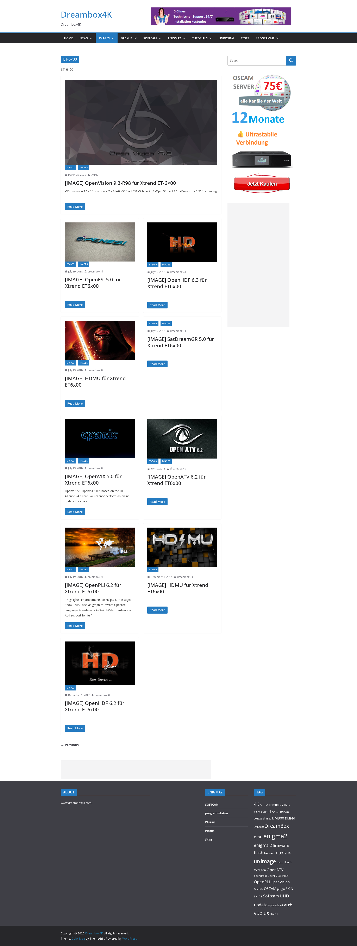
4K (256, 804)
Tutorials (200, 38)
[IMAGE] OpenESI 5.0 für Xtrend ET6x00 (93, 282)
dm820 (267, 818)
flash (258, 852)
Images (104, 38)
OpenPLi (262, 882)
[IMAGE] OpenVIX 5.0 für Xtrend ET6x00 (93, 479)
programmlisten (216, 813)
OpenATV (275, 869)
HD (257, 862)
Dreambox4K (86, 14)
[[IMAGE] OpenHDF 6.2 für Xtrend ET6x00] (100, 663)
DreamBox (276, 825)
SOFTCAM (150, 38)
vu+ (288, 904)
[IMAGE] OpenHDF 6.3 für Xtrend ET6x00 (177, 283)
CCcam (275, 812)
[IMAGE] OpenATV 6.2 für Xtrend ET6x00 (176, 479)
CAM (257, 812)
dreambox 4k (95, 271)
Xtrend (274, 914)
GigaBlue (283, 853)
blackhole (285, 804)
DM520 (284, 812)
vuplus (261, 913)
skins (258, 896)
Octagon (260, 870)
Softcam (271, 896)
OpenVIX (258, 889)
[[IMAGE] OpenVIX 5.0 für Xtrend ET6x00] (100, 438)
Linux (280, 862)
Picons (209, 831)
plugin (281, 889)
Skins (209, 839)
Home (68, 38)
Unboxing (226, 38)
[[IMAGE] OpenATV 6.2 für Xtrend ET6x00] (182, 439)
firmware (281, 845)
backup (274, 805)
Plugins (210, 822)
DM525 (258, 818)
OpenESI (272, 875)
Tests (245, 38)
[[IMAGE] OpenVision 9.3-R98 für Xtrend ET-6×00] (141, 122)
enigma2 (275, 836)
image (268, 861)
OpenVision (280, 881)
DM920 (290, 818)
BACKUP (126, 38)
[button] (90, 38)
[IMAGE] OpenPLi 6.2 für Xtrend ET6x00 (93, 588)
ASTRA (264, 805)
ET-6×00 (70, 167)
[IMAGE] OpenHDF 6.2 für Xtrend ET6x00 (94, 706)
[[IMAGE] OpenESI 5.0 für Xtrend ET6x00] (100, 241)
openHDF (283, 875)
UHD (284, 896)
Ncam (287, 862)
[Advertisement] (258, 265)
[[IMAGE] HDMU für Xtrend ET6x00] (100, 340)
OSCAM (270, 888)
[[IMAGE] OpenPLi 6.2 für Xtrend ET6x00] (100, 547)
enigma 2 (263, 845)
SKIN (289, 888)
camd (266, 811)
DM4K (94, 175)
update (261, 905)
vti (281, 905)
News (84, 38)
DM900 (278, 818)
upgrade (273, 905)
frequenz (269, 853)
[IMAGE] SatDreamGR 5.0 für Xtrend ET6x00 (180, 342)
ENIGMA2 (174, 38)
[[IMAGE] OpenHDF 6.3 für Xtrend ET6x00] (182, 242)
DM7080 (259, 826)
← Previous (70, 745)
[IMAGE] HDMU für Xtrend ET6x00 (95, 381)
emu (258, 837)
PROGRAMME (265, 38)
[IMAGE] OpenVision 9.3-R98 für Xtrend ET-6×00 (120, 182)
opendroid (260, 875)
